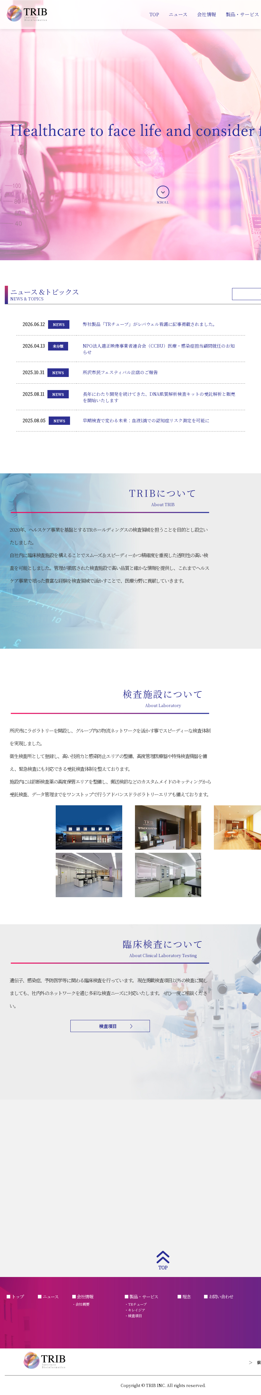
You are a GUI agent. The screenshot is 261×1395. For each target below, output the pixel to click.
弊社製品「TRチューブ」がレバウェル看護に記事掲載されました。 (150, 324)
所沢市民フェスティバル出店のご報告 (120, 372)
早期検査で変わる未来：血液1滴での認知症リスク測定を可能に (146, 420)
